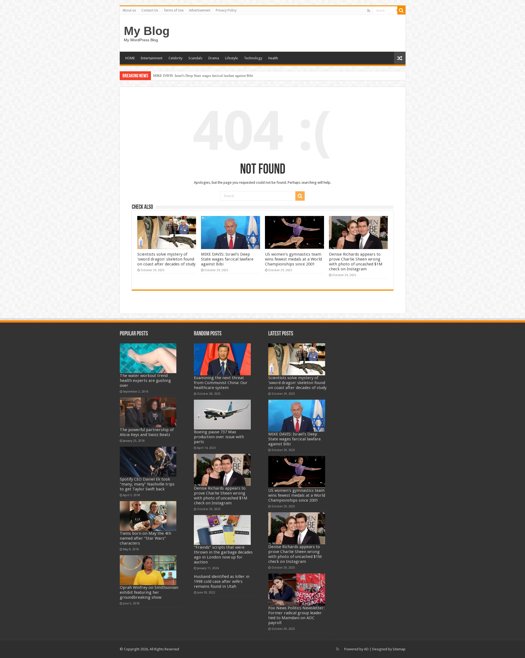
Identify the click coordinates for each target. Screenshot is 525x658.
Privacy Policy (226, 10)
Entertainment (151, 58)
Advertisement (199, 10)
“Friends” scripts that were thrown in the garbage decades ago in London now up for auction (223, 555)
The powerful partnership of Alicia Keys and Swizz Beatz (147, 432)
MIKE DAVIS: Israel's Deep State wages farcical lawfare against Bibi (203, 76)
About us (129, 10)
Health (273, 58)
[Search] (401, 10)
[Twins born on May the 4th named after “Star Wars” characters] (148, 516)
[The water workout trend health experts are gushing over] (148, 358)
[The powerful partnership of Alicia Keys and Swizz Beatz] (148, 412)
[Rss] (369, 10)
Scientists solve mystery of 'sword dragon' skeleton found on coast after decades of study (166, 259)
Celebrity (175, 58)
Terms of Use (173, 10)
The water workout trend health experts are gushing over (145, 380)
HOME (130, 58)
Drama (213, 58)
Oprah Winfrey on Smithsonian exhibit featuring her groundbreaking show (149, 592)
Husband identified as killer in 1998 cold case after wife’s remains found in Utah (221, 581)
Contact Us (149, 10)
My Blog (147, 30)
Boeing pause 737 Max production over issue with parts (219, 436)
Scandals (195, 58)
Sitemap (399, 649)
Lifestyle (231, 58)
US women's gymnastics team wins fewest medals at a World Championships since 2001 (293, 259)
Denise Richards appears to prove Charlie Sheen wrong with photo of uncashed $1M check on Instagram (356, 261)
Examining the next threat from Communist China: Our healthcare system (220, 382)
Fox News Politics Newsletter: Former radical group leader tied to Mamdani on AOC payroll (296, 615)
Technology (253, 58)
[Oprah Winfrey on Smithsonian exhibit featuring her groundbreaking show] (148, 570)
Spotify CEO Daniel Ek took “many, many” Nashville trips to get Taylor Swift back (147, 484)
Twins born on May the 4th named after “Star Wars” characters (145, 538)
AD (366, 649)
